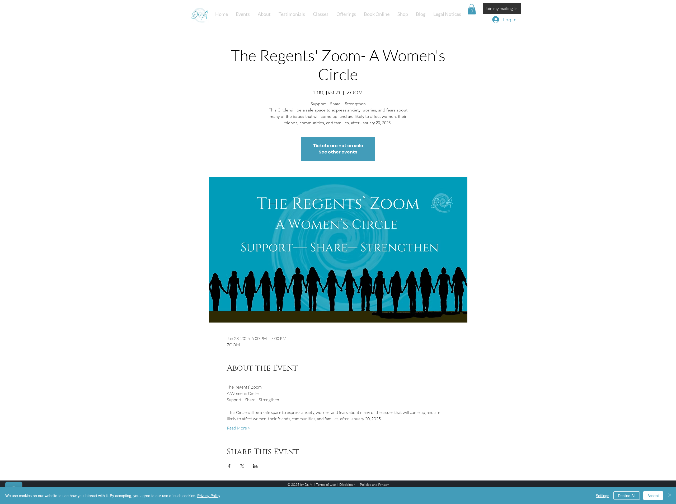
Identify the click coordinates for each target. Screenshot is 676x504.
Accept (653, 495)
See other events (338, 152)
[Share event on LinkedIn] (255, 466)
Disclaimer (347, 484)
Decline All (626, 495)
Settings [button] (602, 495)
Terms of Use (326, 484)
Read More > (238, 428)
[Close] (669, 495)
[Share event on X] (242, 466)
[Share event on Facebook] (229, 466)
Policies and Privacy (374, 484)
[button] (320, 14)
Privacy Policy (208, 495)
